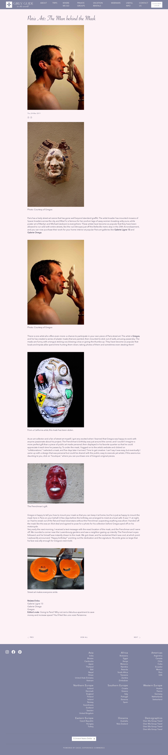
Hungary (89, 724)
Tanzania (124, 675)
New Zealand (122, 724)
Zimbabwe (123, 681)
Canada (159, 659)
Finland (90, 697)
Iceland (90, 689)
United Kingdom (86, 713)
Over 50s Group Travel (152, 727)
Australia (124, 721)
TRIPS (54, 3)
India (91, 656)
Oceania (123, 718)
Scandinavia (88, 705)
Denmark (89, 691)
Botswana (124, 656)
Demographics (153, 718)
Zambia (125, 678)
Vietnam (89, 681)
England (89, 694)
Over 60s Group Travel (152, 729)
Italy (126, 694)
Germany (158, 694)
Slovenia (124, 700)
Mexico (159, 670)
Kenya (125, 661)
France (159, 691)
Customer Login (156, 5)
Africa (124, 653)
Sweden (90, 711)
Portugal (124, 697)
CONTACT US (143, 4)
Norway (90, 702)
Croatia (125, 689)
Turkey (90, 727)
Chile (160, 661)
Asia (91, 653)
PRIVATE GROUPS (81, 4)
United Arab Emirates (84, 678)
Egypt (125, 659)
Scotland (89, 708)
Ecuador (158, 667)
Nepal (90, 672)
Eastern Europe (84, 718)
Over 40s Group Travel (152, 724)
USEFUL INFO (129, 4)
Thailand (89, 667)
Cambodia (88, 661)
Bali (91, 670)
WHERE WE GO (66, 4)
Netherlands (157, 697)
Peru (160, 672)
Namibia (124, 667)
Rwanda (124, 670)
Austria (159, 689)
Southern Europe (118, 685)
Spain (125, 702)
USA (160, 675)
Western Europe (152, 685)
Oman (90, 675)
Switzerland (157, 700)
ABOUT (43, 3)
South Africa (123, 672)
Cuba (160, 664)
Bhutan (90, 659)
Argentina (158, 656)
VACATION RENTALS (98, 4)
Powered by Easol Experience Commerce (84, 748)
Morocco (124, 664)
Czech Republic (86, 721)
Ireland (90, 700)
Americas (156, 653)
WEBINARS (116, 3)
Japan (90, 664)
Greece (125, 691)
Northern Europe (83, 685)
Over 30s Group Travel (152, 721)
